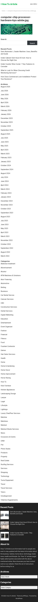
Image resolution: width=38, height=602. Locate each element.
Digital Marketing (7, 315)
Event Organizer (6, 327)
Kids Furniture (6, 386)
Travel (3, 484)
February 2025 (6, 158)
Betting (3, 287)
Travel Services (6, 488)
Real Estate (5, 461)
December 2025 (7, 118)
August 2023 (5, 217)
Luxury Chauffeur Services (10, 413)
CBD (2, 303)
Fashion (4, 331)
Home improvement (8, 374)
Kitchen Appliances (8, 390)
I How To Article (9, 4)
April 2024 (4, 185)
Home (3, 11)
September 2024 (7, 169)
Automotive (5, 283)
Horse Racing (6, 378)
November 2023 (7, 205)
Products (4, 453)
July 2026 (4, 91)
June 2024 (5, 181)
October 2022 (6, 244)
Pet (2, 445)
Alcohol (3, 272)
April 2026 (4, 102)
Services (4, 468)
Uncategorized (6, 496)
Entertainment (6, 323)
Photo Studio (5, 449)
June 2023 (5, 225)
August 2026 (5, 87)
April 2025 (4, 150)
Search (3, 39)
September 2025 (7, 130)
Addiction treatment (8, 264)
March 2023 (5, 236)
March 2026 (5, 106)
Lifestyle (4, 405)
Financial (4, 335)
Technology (5, 476)
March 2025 (5, 154)
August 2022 (5, 252)
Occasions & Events (8, 437)
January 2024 (6, 197)
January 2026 (6, 114)
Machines (4, 421)
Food (3, 342)
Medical (4, 425)
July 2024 (4, 177)
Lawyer (3, 397)
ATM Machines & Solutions (11, 275)
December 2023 (7, 201)
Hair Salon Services (8, 354)
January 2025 (6, 162)
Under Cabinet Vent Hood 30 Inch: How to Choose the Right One (23, 523)
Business (4, 291)
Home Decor (5, 370)
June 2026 (5, 95)
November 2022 (7, 240)
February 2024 (6, 193)
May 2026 (4, 99)
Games (3, 350)
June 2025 (5, 142)
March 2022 (5, 256)
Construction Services (9, 307)
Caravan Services (7, 299)
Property (4, 457)
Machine (4, 417)
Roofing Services (7, 464)
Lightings (4, 409)
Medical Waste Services (10, 429)
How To (3, 382)
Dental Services (6, 311)
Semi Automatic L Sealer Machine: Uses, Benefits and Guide (23, 513)
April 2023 (4, 232)
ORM (2, 441)
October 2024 (6, 165)
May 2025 (4, 146)
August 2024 (5, 173)
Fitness (3, 339)
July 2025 (4, 138)
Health (3, 358)
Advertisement (6, 268)
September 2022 (7, 248)
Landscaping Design (8, 394)
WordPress (19, 598)
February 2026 (6, 110)
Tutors (3, 492)
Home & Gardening (7, 366)
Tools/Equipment (7, 480)
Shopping (4, 472)
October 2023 (6, 209)
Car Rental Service (7, 295)
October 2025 (6, 126)
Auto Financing (6, 279)
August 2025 (5, 134)
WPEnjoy (25, 596)
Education (4, 319)
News (3, 433)
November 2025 (7, 122)
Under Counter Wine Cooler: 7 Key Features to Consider (21, 534)
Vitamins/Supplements (9, 500)
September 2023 (7, 213)
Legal (3, 401)
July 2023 (4, 221)
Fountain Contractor (8, 346)
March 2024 (5, 189)
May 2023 (4, 228)
